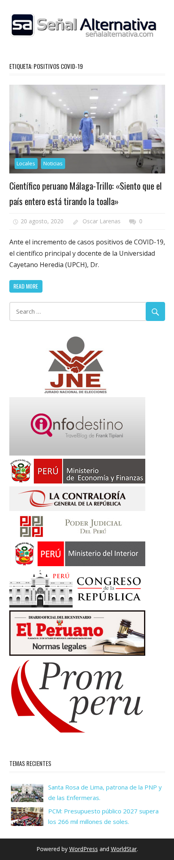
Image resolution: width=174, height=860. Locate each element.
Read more (25, 286)
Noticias (53, 163)
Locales (26, 163)
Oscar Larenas (102, 221)
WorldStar (124, 849)
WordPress (83, 849)
